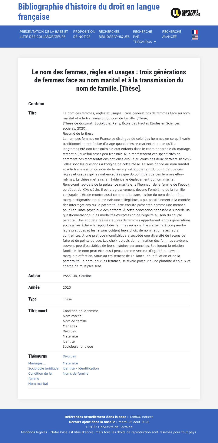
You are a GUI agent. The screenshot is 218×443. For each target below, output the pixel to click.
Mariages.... (37, 363)
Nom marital (38, 383)
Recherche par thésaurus (142, 37)
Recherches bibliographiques (114, 34)
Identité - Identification (81, 368)
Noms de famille (75, 373)
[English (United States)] (195, 37)
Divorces (69, 356)
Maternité (70, 363)
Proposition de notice (84, 34)
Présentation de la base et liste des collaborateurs (44, 34)
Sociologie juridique (43, 368)
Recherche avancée (171, 34)
